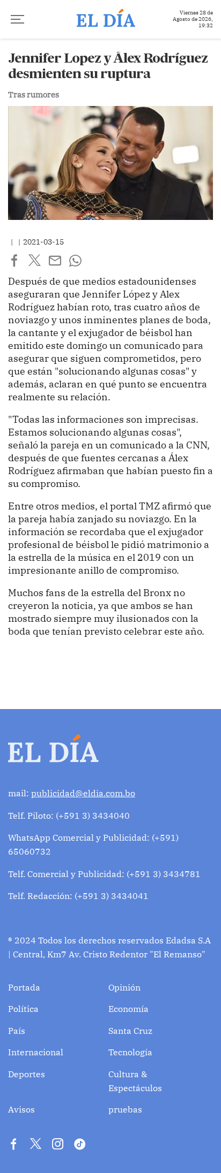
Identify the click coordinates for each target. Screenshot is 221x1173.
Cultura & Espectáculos (135, 1081)
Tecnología (130, 1052)
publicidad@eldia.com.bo (83, 793)
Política (23, 1008)
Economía (128, 1008)
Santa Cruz (130, 1030)
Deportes (26, 1074)
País (16, 1030)
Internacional (35, 1052)
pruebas (125, 1109)
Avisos (21, 1109)
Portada (24, 987)
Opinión (124, 987)
